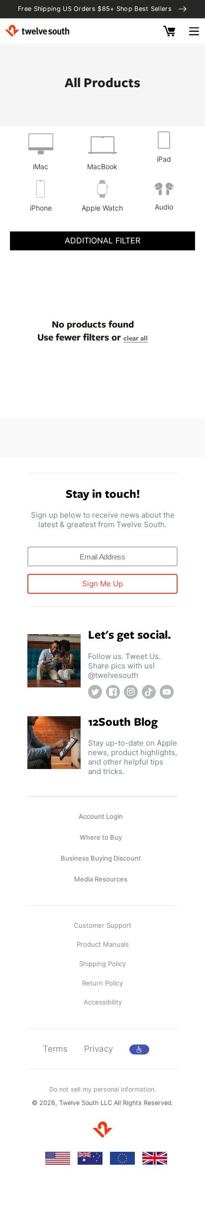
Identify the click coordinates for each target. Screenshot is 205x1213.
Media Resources (100, 879)
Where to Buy (101, 837)
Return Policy (102, 983)
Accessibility (103, 1002)
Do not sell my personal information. (102, 1089)
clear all (135, 337)
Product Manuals (103, 944)
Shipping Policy (102, 964)
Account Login (101, 816)
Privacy (98, 1049)
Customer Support (102, 925)
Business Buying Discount (101, 858)
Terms (55, 1049)
